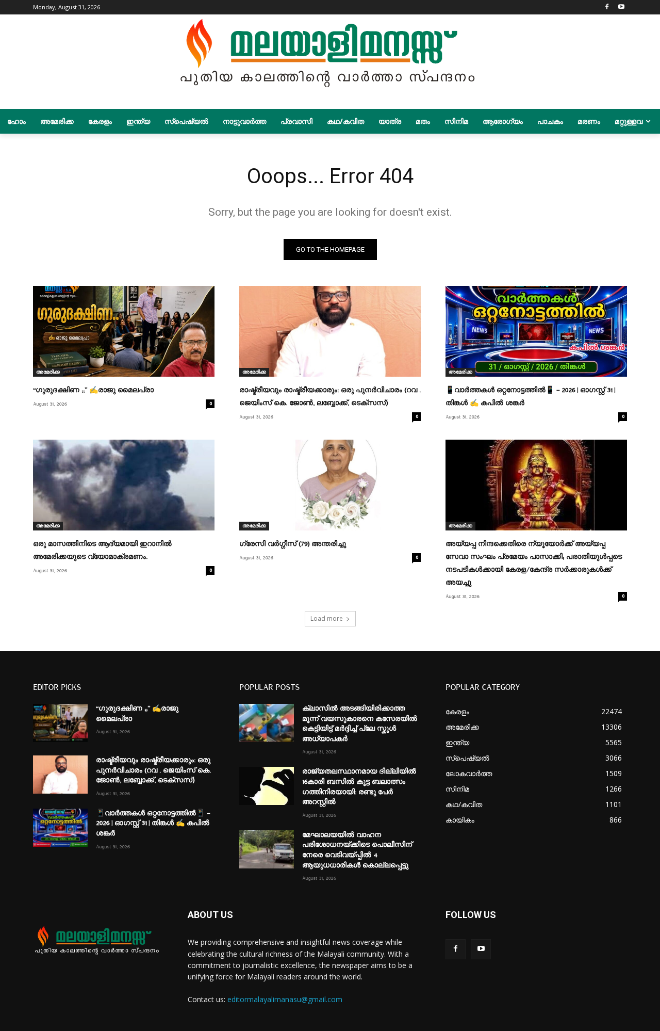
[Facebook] (607, 7)
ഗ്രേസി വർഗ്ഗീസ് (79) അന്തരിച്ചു (292, 543)
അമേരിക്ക (48, 372)
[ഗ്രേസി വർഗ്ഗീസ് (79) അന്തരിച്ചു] (330, 485)
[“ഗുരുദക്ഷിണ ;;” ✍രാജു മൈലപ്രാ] (123, 331)
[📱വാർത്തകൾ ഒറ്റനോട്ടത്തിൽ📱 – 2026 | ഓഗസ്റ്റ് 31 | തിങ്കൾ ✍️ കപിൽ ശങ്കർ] (536, 331)
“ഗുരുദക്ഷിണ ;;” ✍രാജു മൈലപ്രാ (93, 390)
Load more (326, 618)
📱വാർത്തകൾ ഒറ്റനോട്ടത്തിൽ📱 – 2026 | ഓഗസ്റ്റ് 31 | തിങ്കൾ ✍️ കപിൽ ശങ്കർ (153, 823)
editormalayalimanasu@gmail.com (284, 999)
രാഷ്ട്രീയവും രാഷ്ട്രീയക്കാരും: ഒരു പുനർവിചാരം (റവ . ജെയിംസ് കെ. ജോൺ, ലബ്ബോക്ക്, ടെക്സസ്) (153, 770)
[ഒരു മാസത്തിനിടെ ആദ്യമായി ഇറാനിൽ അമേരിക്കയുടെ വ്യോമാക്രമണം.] (123, 485)
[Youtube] (621, 7)
